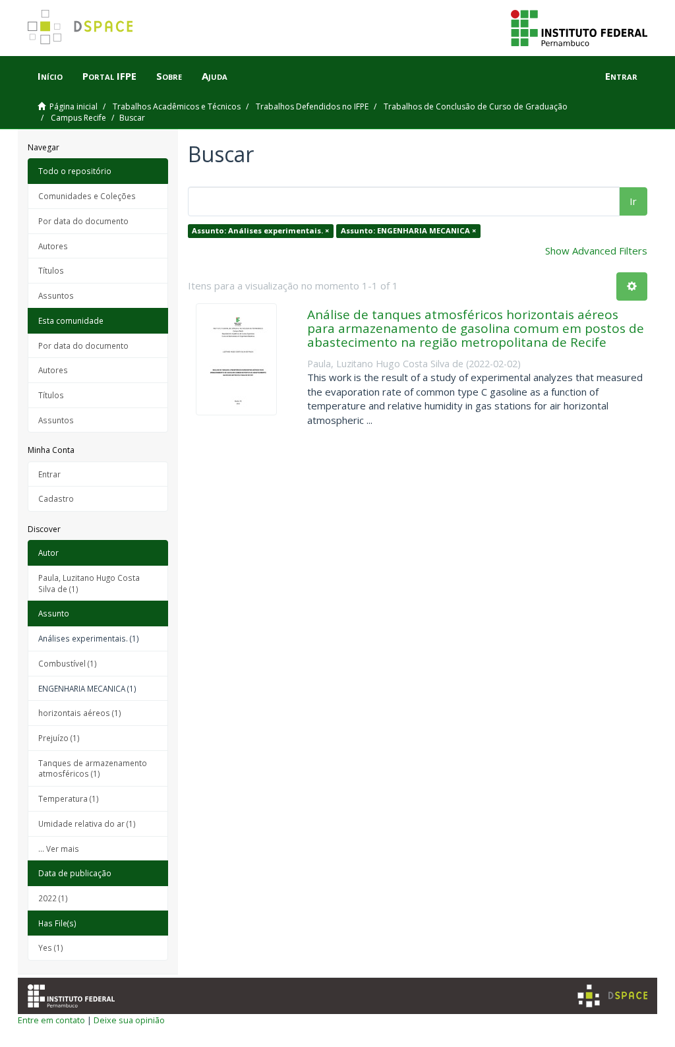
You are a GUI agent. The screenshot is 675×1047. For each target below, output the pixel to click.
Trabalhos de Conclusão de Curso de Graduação (476, 106)
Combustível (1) (67, 663)
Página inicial (73, 106)
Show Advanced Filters (596, 250)
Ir (633, 201)
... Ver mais (58, 848)
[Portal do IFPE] (579, 27)
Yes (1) (50, 947)
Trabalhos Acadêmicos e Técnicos (177, 106)
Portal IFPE (109, 75)
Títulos (51, 270)
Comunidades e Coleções (87, 196)
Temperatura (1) (68, 798)
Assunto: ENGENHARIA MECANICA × (408, 230)
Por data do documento (83, 221)
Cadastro (56, 498)
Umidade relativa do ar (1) (87, 823)
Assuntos (56, 295)
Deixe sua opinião (129, 1020)
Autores (53, 246)
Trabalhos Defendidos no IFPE (312, 106)
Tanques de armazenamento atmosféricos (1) (92, 768)
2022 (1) (53, 898)
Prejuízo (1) (59, 738)
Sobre (169, 75)
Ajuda (214, 75)
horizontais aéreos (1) (79, 712)
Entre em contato (51, 1020)
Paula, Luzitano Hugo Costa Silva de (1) (89, 583)
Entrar (49, 474)
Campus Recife (78, 117)
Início (50, 75)
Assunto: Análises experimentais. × (260, 230)
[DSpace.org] (612, 995)
